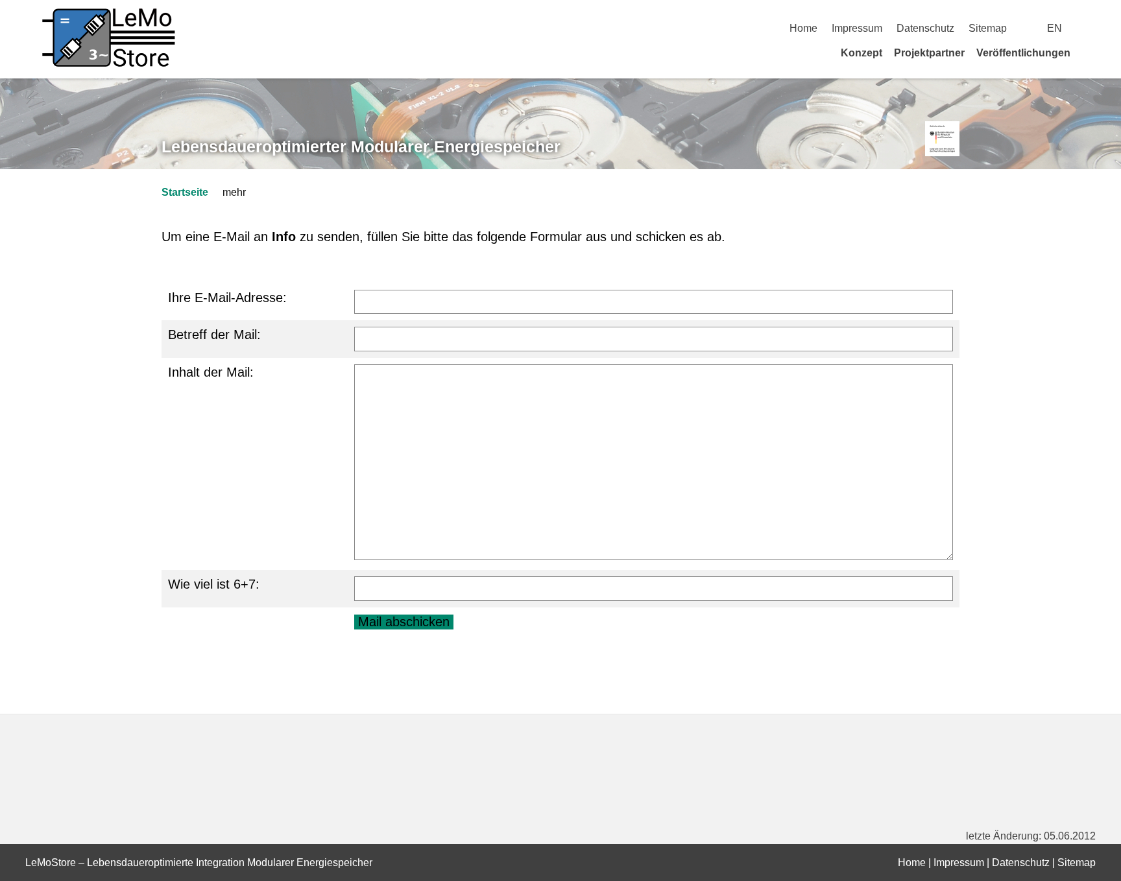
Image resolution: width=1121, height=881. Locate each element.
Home (803, 28)
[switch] (1091, 28)
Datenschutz (925, 28)
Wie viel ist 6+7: (213, 584)
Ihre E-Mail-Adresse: (227, 297)
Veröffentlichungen (1023, 52)
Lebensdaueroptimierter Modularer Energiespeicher (361, 146)
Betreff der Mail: (214, 334)
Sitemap (988, 28)
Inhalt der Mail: (211, 372)
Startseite (185, 192)
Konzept (861, 52)
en (1054, 28)
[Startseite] (1091, 52)
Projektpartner (929, 52)
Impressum (857, 28)
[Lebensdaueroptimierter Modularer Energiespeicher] (942, 139)
